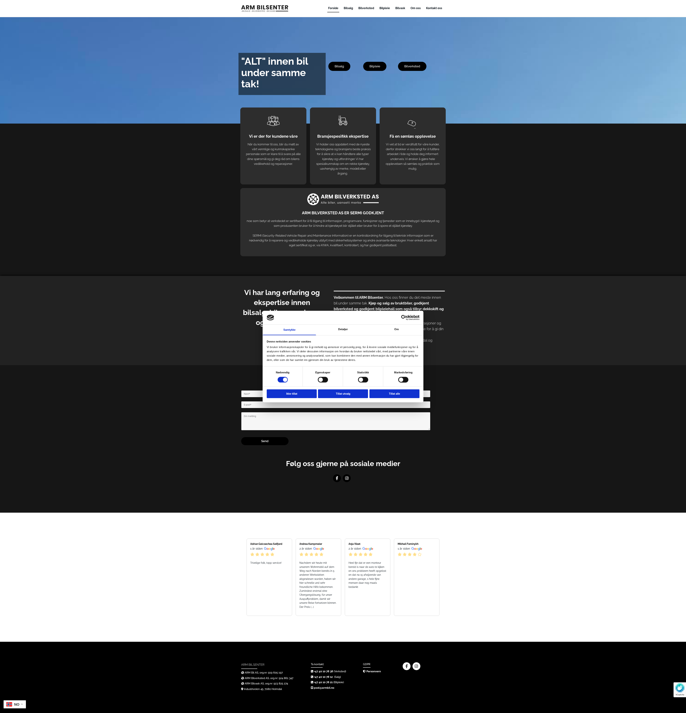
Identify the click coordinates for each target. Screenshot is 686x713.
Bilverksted (366, 8)
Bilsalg (348, 8)
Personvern (373, 671)
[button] (339, 66)
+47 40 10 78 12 (323, 677)
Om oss (416, 8)
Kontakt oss (434, 8)
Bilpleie (384, 8)
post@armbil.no (324, 687)
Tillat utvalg (343, 393)
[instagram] (347, 478)
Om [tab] (396, 329)
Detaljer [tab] (343, 329)
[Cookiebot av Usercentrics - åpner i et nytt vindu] (403, 317)
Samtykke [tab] (289, 329)
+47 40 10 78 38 (323, 671)
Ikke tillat (291, 393)
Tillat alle (394, 393)
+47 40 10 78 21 (323, 682)
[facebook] (337, 478)
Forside (333, 8)
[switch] (323, 379)
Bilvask (400, 8)
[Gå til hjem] (264, 8)
